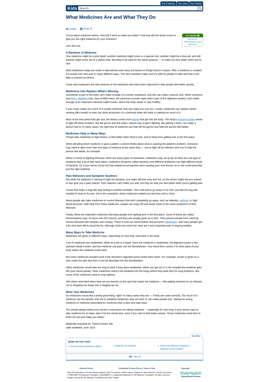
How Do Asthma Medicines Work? (86, 346)
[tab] (196, 336)
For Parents (168, 3)
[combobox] (138, 8)
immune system (186, 119)
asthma (184, 200)
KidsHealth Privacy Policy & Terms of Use (137, 368)
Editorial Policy (86, 368)
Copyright (185, 368)
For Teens (196, 3)
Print (86, 29)
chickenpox (170, 222)
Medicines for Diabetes (125, 346)
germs (135, 119)
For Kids (182, 3)
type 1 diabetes (79, 98)
